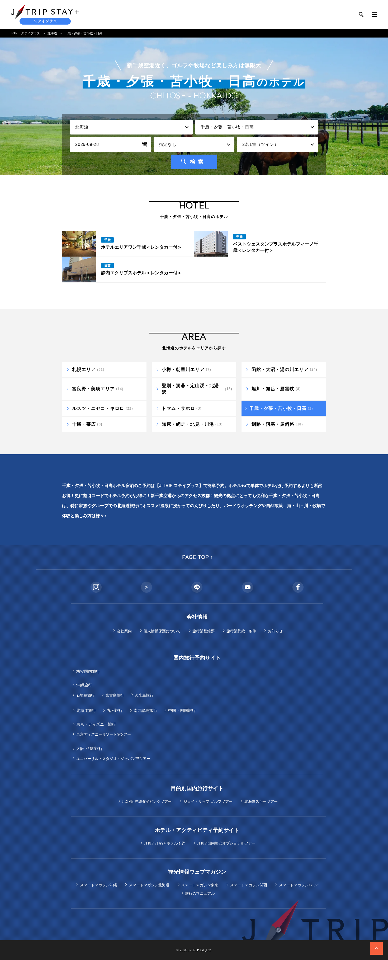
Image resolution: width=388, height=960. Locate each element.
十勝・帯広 (87, 424)
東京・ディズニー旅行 (96, 724)
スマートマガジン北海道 (149, 885)
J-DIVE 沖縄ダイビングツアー (147, 802)
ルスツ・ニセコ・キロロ (102, 408)
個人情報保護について (162, 631)
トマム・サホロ (182, 408)
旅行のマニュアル (200, 894)
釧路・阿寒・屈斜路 (277, 424)
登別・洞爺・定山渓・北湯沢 (197, 389)
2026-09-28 (87, 144)
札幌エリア (88, 369)
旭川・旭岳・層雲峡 (276, 388)
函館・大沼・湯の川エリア (284, 369)
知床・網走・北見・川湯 (192, 424)
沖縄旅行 (84, 685)
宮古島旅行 (115, 695)
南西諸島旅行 (145, 710)
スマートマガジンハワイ (299, 885)
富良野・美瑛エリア (98, 388)
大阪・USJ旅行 (89, 748)
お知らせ (275, 631)
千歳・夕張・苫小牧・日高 (281, 408)
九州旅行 (115, 710)
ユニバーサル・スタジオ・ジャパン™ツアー (113, 759)
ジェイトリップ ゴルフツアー (208, 802)
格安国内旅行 (88, 671)
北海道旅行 (86, 710)
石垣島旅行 (85, 695)
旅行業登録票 (203, 631)
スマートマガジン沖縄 (98, 885)
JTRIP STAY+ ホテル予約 (164, 843)
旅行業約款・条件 (241, 631)
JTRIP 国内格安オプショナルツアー (226, 843)
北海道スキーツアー (261, 802)
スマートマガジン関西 (248, 885)
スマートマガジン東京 (199, 885)
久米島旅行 (144, 695)
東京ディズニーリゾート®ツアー (103, 734)
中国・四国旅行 (182, 710)
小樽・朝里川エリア (186, 369)
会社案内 (124, 631)
